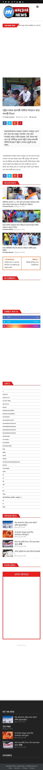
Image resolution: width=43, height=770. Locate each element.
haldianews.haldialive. (9, 426)
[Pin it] (20, 123)
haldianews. (6, 417)
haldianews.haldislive (9, 429)
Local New (6, 439)
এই (3, 474)
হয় (3, 503)
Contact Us (6, 397)
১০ (3, 391)
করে (3, 481)
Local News (6, 442)
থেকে (3, 484)
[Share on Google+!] (15, 123)
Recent (34, 117)
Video (4, 471)
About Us (17, 768)
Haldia (4, 407)
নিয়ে (3, 491)
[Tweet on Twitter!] (9, 123)
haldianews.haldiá (8, 420)
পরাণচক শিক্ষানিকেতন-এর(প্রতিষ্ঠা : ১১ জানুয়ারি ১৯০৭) (12, 497)
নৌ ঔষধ (4, 494)
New (4, 449)
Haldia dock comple (8, 410)
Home (10, 768)
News (4, 452)
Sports (5, 465)
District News (7, 400)
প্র (3, 500)
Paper (4, 455)
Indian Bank (6, 436)
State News (6, 468)
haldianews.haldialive (9, 423)
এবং (3, 478)
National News (7, 446)
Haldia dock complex (9, 413)
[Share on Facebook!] (5, 123)
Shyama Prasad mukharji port (11, 462)
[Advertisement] (21, 51)
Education (6, 404)
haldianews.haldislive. (9, 433)
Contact (5, 394)
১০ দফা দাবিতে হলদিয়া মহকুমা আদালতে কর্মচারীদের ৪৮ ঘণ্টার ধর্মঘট (19, 25)
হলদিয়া (4, 507)
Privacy (25, 768)
